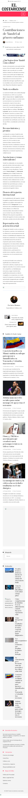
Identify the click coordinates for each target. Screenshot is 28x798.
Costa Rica (5, 758)
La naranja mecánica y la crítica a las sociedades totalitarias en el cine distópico (13, 484)
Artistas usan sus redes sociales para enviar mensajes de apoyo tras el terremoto (14, 402)
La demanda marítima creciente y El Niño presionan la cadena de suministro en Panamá (14, 746)
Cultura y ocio (6, 26)
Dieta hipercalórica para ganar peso (10, 324)
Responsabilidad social (9, 767)
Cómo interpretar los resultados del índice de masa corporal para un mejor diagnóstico (19, 626)
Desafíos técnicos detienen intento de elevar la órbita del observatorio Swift (19, 575)
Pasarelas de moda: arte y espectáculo (17, 317)
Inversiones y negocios (9, 764)
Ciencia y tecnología (8, 755)
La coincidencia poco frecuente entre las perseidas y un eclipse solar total (19, 664)
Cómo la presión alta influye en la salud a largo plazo (19, 591)
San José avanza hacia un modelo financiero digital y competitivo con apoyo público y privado (14, 735)
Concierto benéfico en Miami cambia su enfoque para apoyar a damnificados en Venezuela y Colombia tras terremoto (14, 357)
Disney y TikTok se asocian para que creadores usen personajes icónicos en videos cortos (12, 441)
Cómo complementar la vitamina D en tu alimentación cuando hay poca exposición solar (20, 607)
